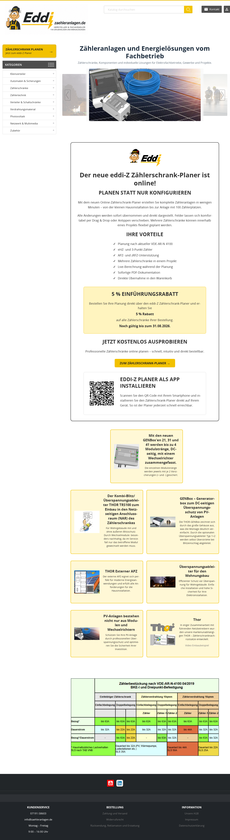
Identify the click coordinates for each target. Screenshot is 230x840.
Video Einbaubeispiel (197, 645)
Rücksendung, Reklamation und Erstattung (114, 825)
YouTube (110, 783)
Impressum (191, 819)
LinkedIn (119, 783)
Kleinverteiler (18, 74)
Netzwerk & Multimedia (24, 123)
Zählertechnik (18, 95)
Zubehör (15, 130)
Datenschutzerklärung (191, 825)
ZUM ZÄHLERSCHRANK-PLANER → (145, 363)
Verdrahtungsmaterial (23, 109)
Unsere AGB (192, 813)
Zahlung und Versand (115, 813)
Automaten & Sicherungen (25, 81)
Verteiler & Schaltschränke (25, 102)
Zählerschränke (19, 88)
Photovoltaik (17, 116)
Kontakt (214, 9)
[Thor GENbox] (175, 95)
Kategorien (13, 65)
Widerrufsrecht (115, 819)
